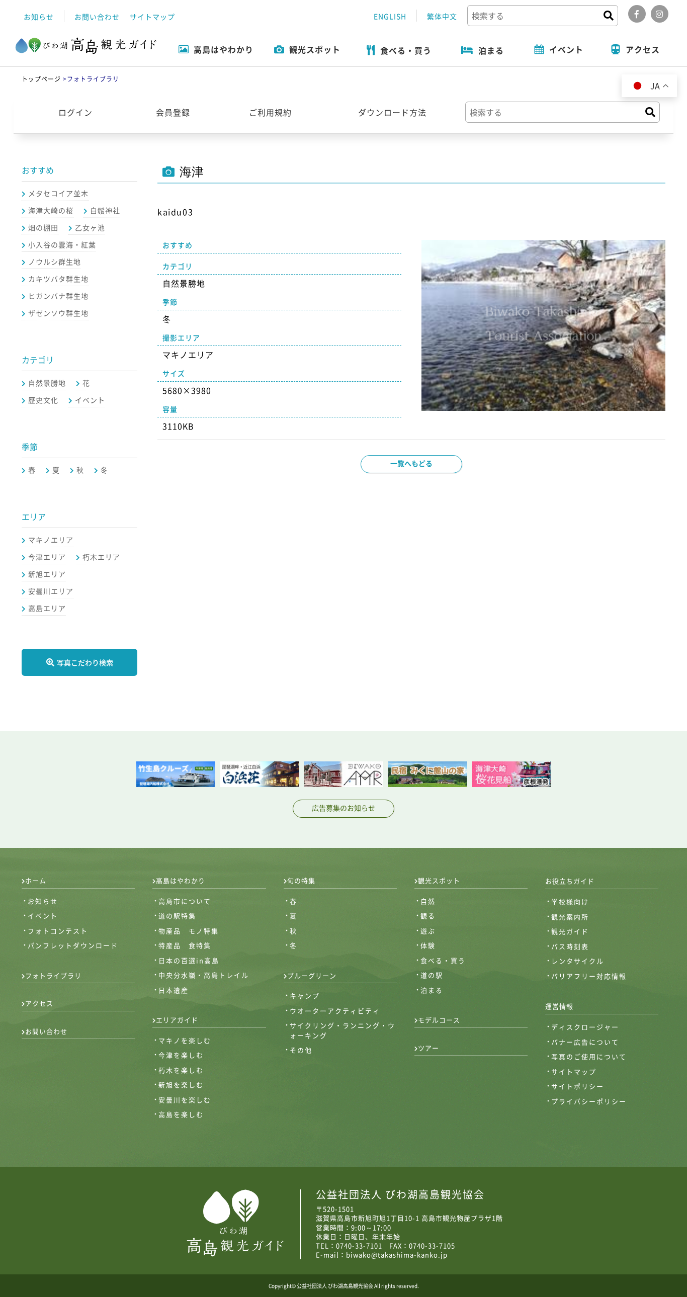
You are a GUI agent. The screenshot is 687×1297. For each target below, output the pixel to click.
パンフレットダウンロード (73, 945)
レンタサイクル (577, 961)
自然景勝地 (47, 383)
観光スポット (439, 880)
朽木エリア (101, 557)
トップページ (41, 78)
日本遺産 (173, 990)
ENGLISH (390, 16)
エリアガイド (177, 1019)
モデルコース (439, 1019)
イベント (90, 400)
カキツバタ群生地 (58, 279)
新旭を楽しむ (181, 1084)
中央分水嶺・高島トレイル (203, 975)
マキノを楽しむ (184, 1040)
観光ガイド (570, 931)
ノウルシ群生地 (54, 261)
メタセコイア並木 (58, 193)
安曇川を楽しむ (184, 1099)
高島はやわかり (180, 880)
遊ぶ (428, 930)
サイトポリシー (577, 1086)
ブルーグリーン (311, 975)
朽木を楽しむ (181, 1070)
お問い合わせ (97, 17)
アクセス (39, 1003)
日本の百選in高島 (188, 960)
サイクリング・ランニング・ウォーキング (342, 1030)
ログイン (75, 112)
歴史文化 (43, 400)
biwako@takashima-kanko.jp (397, 1254)
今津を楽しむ (181, 1055)
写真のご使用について (589, 1056)
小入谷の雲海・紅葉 (62, 244)
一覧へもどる (411, 463)
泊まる (431, 990)
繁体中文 (442, 16)
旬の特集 (301, 880)
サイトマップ (152, 17)
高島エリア (47, 608)
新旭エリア (47, 574)
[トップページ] (86, 46)
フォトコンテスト (58, 930)
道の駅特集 (177, 915)
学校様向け (570, 901)
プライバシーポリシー (589, 1101)
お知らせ (39, 17)
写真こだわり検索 (85, 662)
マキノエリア (50, 540)
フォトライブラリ (53, 975)
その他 (301, 1050)
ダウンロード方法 (392, 112)
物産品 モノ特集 (188, 930)
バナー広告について (585, 1042)
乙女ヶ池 (90, 227)
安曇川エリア (50, 591)
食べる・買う (443, 960)
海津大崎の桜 (50, 210)
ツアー (428, 1048)
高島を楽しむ (181, 1114)
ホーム (35, 880)
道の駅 (431, 975)
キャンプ (305, 995)
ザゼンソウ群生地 (58, 313)
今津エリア (47, 557)
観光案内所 (570, 916)
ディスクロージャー (585, 1026)
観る (428, 915)
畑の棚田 (43, 227)
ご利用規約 (270, 112)
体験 (428, 945)
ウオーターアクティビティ (335, 1010)
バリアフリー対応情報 (589, 976)
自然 (428, 901)
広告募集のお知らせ (343, 808)
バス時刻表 (570, 946)
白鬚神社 (105, 210)
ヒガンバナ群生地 (58, 296)
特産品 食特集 (184, 945)
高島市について (184, 901)
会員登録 (173, 112)
